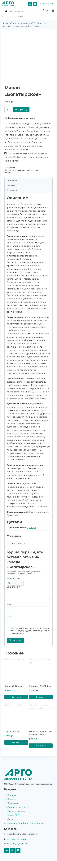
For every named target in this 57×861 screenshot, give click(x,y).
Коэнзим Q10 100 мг (40, 686)
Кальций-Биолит (14, 686)
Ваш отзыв (13, 587)
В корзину (21, 109)
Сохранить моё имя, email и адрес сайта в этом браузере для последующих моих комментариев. (29, 630)
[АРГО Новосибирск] (8, 3)
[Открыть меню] (53, 13)
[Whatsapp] (12, 850)
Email (10, 616)
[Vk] (6, 850)
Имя (10, 604)
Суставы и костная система (26, 170)
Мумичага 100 (12, 731)
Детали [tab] (11, 185)
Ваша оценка (15, 578)
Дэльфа (31, 527)
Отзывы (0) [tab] (12, 190)
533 (12, 172)
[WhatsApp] (30, 4)
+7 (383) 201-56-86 (47, 4)
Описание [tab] (12, 180)
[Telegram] (35, 4)
